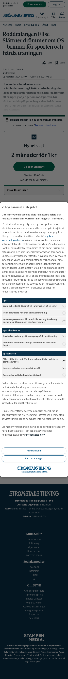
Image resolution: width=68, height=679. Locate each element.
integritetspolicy (35, 434)
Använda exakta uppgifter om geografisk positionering (30, 336)
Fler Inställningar (34, 458)
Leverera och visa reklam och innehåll (21, 368)
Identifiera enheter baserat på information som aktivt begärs (29, 344)
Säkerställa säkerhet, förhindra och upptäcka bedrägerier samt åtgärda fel (31, 360)
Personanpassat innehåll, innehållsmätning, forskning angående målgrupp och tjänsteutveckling (30, 320)
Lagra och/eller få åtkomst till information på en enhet (30, 306)
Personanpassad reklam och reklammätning (25, 312)
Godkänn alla (34, 450)
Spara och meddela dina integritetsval (22, 375)
